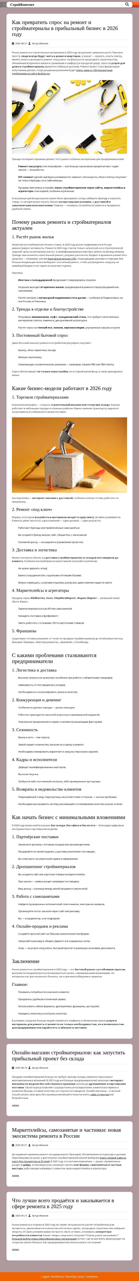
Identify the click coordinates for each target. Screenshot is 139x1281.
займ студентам (99, 1094)
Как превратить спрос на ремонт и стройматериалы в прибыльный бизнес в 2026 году (65, 28)
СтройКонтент (22, 5)
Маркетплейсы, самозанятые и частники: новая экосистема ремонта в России (66, 1133)
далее (15, 1105)
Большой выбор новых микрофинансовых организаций (44, 1238)
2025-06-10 (21, 1067)
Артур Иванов (40, 43)
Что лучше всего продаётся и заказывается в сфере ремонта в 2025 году (63, 1203)
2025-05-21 (21, 1215)
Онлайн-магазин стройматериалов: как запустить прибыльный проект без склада (68, 1055)
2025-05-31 (21, 1145)
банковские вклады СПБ (62, 258)
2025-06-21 (21, 43)
